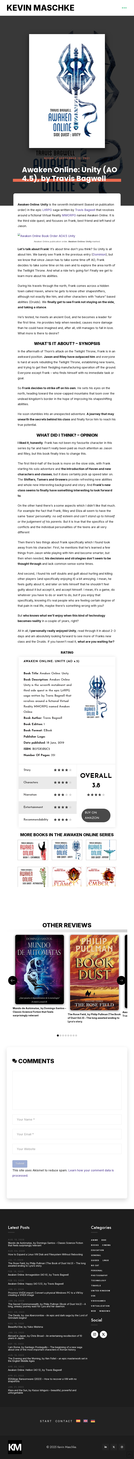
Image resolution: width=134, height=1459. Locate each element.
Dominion (99, 254)
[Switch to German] (92, 1421)
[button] (124, 7)
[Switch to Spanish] (78, 1421)
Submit (20, 1163)
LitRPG (47, 210)
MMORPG (69, 215)
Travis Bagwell (85, 210)
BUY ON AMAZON (92, 815)
